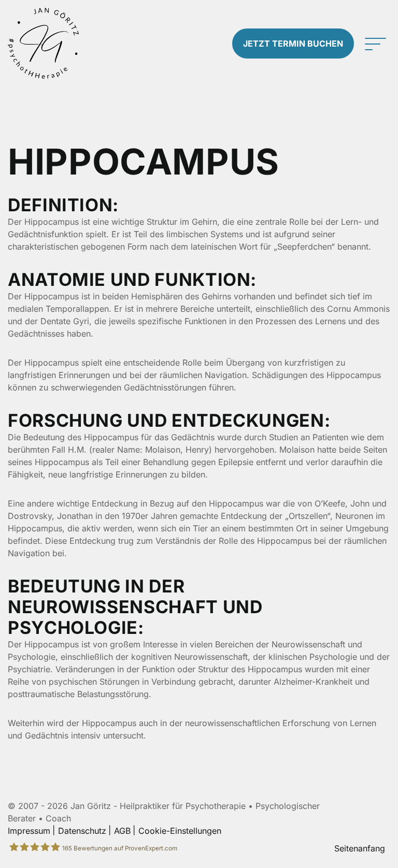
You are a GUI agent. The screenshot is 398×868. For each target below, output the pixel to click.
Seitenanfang (359, 848)
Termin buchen (293, 43)
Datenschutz (82, 831)
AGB (122, 831)
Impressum (29, 831)
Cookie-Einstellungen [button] (179, 831)
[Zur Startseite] (50, 43)
